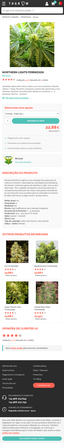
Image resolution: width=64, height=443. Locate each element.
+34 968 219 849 (17, 398)
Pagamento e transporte (13, 375)
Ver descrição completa (17, 98)
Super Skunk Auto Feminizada (13, 308)
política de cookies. (11, 433)
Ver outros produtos (23, 162)
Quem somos (8, 370)
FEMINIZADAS (26, 17)
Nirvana (36, 17)
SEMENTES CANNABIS (10, 17)
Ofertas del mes (9, 366)
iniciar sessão (17, 348)
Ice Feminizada (11, 266)
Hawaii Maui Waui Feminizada (42, 308)
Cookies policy (39, 366)
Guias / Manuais (40, 370)
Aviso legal (7, 379)
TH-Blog (37, 379)
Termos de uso (9, 383)
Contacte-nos (44, 385)
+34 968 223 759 (17, 402)
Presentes (37, 375)
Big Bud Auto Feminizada (45, 266)
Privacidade (7, 388)
